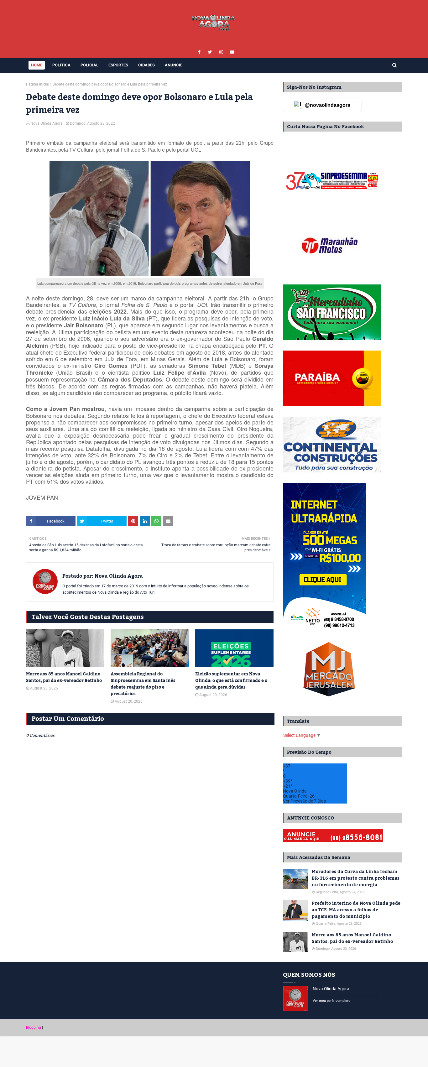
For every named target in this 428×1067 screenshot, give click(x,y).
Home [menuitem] (36, 65)
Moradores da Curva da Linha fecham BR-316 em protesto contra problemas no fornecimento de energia (356, 878)
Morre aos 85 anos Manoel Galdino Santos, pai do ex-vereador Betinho (64, 677)
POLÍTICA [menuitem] (61, 65)
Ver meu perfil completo (331, 1001)
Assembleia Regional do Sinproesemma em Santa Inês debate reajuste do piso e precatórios (143, 684)
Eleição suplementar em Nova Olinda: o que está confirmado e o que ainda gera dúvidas (231, 681)
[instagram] (221, 52)
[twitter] (210, 52)
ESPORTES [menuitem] (118, 65)
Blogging (33, 1027)
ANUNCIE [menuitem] (173, 65)
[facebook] (199, 52)
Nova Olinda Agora (46, 123)
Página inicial (37, 84)
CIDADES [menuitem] (146, 65)
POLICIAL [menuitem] (89, 65)
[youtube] (232, 52)
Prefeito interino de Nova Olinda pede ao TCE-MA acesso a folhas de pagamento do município (356, 910)
